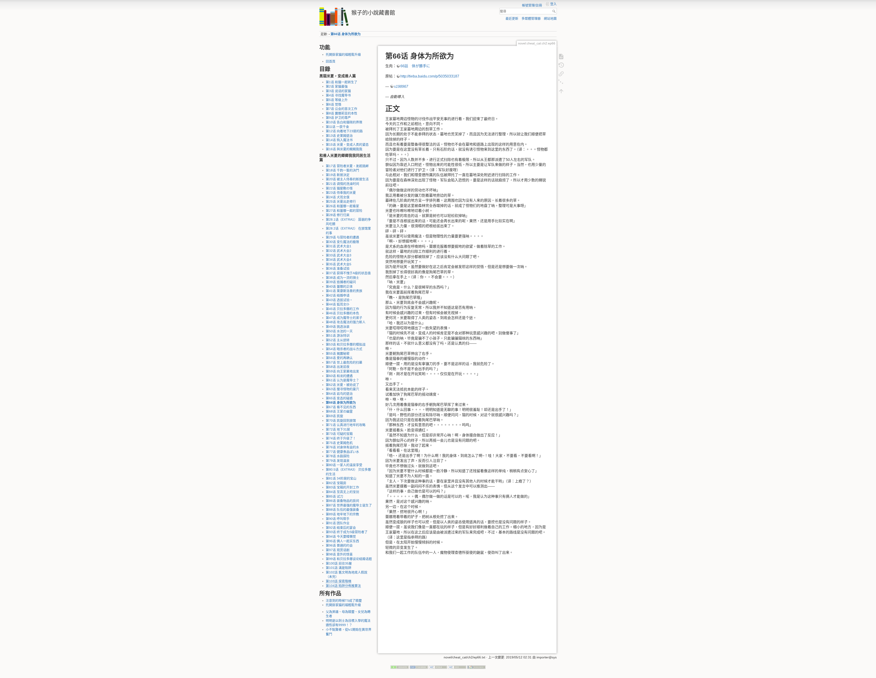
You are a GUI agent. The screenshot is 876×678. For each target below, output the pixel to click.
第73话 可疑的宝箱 (339, 434)
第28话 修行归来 (337, 215)
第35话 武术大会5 (338, 264)
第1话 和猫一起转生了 (341, 82)
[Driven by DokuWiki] (476, 667)
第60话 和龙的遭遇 (339, 376)
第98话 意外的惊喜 (339, 554)
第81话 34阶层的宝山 (341, 478)
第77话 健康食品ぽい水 (342, 452)
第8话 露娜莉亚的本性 (341, 113)
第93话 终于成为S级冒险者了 (347, 532)
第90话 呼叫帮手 (337, 519)
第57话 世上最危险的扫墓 (344, 362)
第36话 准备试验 (337, 268)
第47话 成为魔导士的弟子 (344, 318)
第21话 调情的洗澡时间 (342, 184)
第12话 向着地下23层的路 (344, 131)
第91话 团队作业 (337, 523)
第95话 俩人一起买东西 (342, 541)
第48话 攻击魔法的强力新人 (345, 322)
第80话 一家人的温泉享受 (344, 465)
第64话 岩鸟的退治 (339, 393)
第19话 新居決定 (337, 175)
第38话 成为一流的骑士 (342, 277)
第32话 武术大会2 (338, 251)
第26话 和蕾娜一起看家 (342, 206)
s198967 (401, 86)
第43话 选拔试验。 (339, 300)
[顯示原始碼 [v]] (561, 56)
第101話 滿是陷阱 (338, 568)
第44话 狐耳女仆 (337, 304)
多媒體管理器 (531, 18)
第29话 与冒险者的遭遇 (342, 237)
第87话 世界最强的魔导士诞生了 (349, 505)
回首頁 (330, 61)
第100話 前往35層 (339, 563)
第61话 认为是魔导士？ (342, 380)
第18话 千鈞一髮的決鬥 (342, 170)
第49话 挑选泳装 (337, 326)
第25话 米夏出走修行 (341, 201)
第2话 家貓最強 (337, 86)
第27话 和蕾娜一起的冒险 (344, 210)
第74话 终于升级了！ (341, 438)
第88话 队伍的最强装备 (342, 509)
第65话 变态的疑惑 (339, 398)
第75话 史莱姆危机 (339, 443)
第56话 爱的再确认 (339, 358)
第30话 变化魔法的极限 (342, 242)
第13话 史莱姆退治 (339, 135)
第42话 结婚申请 (337, 295)
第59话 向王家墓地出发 (342, 371)
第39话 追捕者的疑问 (341, 282)
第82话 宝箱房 (336, 483)
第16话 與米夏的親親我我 (344, 149)
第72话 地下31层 (338, 429)
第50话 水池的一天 (339, 331)
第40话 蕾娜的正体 (339, 286)
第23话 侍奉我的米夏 (341, 192)
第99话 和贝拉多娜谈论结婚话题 (349, 559)
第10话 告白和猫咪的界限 (344, 122)
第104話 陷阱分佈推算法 (343, 586)
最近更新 (512, 18)
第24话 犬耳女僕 (337, 197)
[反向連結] (561, 73)
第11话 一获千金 (337, 127)
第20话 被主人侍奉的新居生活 (347, 179)
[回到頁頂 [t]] (561, 90)
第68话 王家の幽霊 (339, 411)
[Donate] (400, 667)
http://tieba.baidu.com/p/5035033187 (429, 76)
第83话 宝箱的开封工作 (342, 487)
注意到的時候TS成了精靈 (344, 600)
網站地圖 (550, 18)
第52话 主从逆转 (337, 340)
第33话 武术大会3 (338, 255)
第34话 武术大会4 (338, 259)
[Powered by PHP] (419, 667)
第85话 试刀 (334, 496)
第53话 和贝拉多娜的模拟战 (345, 344)
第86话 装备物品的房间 (342, 501)
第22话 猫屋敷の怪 (339, 188)
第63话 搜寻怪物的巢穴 (342, 389)
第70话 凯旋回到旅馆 (341, 420)
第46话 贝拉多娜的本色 (342, 313)
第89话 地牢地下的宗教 (342, 514)
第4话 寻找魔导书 (338, 95)
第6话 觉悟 (333, 104)
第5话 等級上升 (337, 100)
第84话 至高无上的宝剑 (342, 492)
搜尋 (554, 11)
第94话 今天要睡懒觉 (341, 536)
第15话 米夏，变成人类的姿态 (347, 144)
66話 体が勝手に (415, 66)
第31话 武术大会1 (338, 246)
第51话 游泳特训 (337, 335)
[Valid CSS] (457, 667)
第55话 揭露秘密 (337, 353)
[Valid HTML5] (438, 667)
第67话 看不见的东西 (341, 407)
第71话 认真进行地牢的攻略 (345, 425)
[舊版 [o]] (561, 64)
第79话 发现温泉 (337, 460)
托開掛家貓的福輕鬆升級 (343, 54)
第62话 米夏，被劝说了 (342, 385)
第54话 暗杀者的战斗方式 (344, 349)
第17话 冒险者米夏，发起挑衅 (347, 166)
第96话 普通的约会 (339, 545)
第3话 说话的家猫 (338, 91)
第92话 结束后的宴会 (341, 527)
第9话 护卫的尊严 (338, 117)
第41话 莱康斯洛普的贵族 (344, 291)
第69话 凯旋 (334, 416)
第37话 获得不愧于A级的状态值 (348, 273)
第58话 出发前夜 (337, 367)
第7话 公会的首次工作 (341, 109)
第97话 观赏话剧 (337, 550)
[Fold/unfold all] (561, 82)
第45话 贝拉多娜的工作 (342, 309)
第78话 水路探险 (337, 456)
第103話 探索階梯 (338, 581)
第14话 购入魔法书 (339, 140)
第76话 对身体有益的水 (342, 447)
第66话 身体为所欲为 (346, 34)
